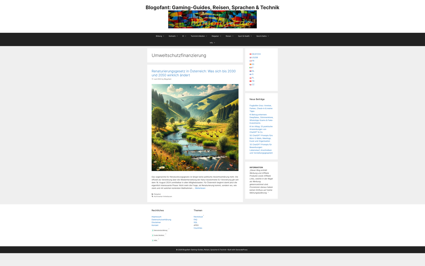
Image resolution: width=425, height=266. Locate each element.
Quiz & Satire (261, 36)
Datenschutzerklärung (161, 219)
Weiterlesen (200, 188)
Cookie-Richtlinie (159, 235)
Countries (198, 228)
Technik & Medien (198, 36)
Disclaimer (156, 222)
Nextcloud (198, 217)
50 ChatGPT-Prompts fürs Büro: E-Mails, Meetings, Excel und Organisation (261, 138)
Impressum (156, 217)
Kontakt (155, 225)
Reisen (228, 36)
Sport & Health (244, 36)
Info (211, 43)
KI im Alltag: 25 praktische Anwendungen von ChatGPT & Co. (261, 129)
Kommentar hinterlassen (163, 196)
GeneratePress (241, 250)
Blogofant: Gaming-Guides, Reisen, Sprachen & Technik (212, 7)
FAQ (195, 219)
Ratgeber (215, 36)
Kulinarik (172, 36)
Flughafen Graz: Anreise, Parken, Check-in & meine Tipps (261, 108)
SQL (195, 222)
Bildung (159, 36)
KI (183, 36)
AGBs (155, 240)
